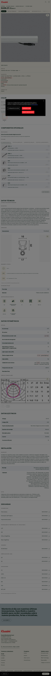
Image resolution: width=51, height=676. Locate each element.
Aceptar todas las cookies (28, 112)
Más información (34, 104)
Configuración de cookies (13, 108)
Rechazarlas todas (26, 108)
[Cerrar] (43, 100)
